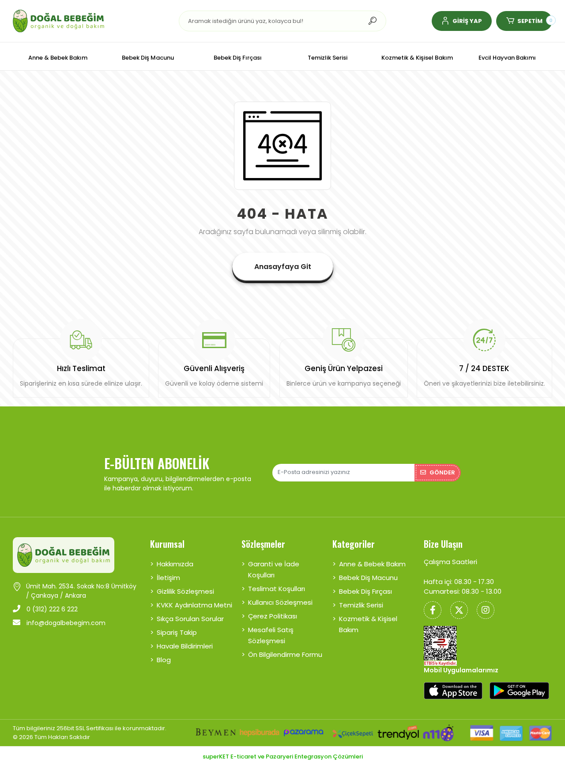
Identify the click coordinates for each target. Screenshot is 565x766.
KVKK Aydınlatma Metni (194, 605)
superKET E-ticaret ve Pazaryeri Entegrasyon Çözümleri (283, 756)
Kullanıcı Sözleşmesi (280, 602)
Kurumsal (167, 543)
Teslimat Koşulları (276, 588)
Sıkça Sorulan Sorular (190, 618)
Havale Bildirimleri (185, 646)
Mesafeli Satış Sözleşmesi (271, 635)
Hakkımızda (175, 564)
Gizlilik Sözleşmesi (185, 591)
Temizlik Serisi (361, 605)
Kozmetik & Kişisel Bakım (368, 624)
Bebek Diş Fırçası (365, 591)
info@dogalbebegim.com (65, 622)
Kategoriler (353, 543)
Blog (164, 659)
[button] (461, 21)
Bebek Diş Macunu (368, 577)
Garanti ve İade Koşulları (273, 569)
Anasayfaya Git (282, 267)
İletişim (168, 577)
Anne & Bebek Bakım (372, 564)
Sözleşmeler (263, 543)
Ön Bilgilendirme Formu (285, 654)
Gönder (442, 472)
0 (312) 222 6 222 (51, 609)
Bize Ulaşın (443, 543)
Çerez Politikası (272, 616)
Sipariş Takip (177, 632)
